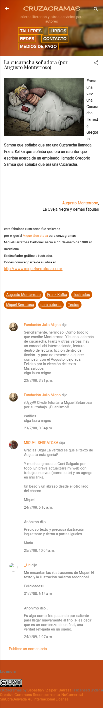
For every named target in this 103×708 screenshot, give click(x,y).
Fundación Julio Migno (42, 325)
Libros (58, 31)
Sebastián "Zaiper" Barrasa (50, 690)
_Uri (27, 565)
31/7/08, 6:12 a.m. (38, 593)
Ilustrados (82, 294)
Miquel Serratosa (35, 235)
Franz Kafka (57, 294)
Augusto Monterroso (80, 203)
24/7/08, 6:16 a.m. (38, 507)
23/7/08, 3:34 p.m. (38, 428)
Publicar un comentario (28, 649)
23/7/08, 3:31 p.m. (38, 380)
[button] (96, 63)
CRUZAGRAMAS (51, 8)
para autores (51, 304)
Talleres (31, 31)
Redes (27, 38)
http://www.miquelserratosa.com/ (33, 268)
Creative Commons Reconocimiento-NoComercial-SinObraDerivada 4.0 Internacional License (42, 696)
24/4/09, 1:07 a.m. (38, 637)
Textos (73, 304)
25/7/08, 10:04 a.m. (39, 550)
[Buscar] (96, 10)
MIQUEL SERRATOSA (41, 442)
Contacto (54, 38)
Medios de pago (38, 46)
